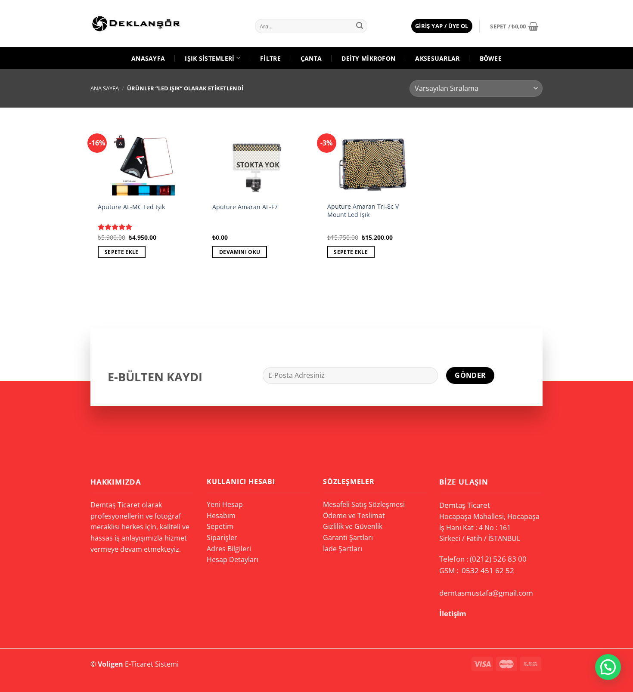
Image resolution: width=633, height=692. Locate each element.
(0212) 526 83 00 (498, 559)
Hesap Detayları (232, 559)
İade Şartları (342, 548)
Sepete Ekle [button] (122, 252)
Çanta (311, 58)
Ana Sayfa (104, 88)
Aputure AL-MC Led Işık (131, 207)
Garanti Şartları (348, 537)
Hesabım (221, 515)
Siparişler (222, 537)
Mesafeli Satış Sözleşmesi (364, 504)
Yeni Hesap (225, 504)
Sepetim (220, 526)
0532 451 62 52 (488, 570)
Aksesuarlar (437, 58)
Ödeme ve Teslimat (354, 515)
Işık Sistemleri (209, 58)
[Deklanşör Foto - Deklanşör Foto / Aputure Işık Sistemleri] (144, 23)
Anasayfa (148, 58)
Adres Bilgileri (229, 548)
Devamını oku (239, 252)
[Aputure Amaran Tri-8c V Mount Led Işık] (373, 158)
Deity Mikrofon (368, 58)
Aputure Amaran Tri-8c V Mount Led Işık (363, 211)
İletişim (452, 613)
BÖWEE (491, 58)
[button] (608, 667)
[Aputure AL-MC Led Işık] (143, 158)
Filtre (270, 58)
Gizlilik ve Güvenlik (352, 526)
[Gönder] (359, 26)
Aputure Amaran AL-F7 (245, 207)
